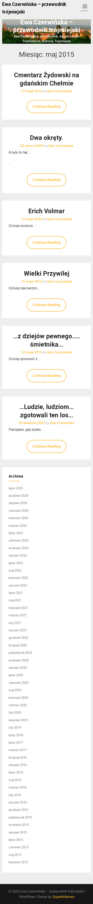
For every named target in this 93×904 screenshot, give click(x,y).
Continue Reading (46, 106)
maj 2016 (15, 780)
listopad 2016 (18, 757)
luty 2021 (15, 623)
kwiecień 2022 (18, 578)
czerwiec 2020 (19, 682)
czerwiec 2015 (19, 847)
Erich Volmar (46, 211)
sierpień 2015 (18, 832)
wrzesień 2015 (19, 825)
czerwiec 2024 (19, 510)
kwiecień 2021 (18, 608)
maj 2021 (15, 600)
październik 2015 (20, 817)
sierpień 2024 (18, 503)
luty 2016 (15, 795)
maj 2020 (15, 690)
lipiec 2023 (16, 533)
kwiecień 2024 (18, 518)
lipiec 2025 (16, 488)
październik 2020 (20, 652)
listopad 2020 (18, 645)
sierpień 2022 (18, 555)
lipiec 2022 (16, 563)
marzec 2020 (18, 705)
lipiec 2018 (16, 735)
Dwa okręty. (46, 137)
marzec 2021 (18, 615)
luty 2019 (15, 727)
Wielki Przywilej (46, 273)
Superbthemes (63, 897)
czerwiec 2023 (19, 540)
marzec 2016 (18, 787)
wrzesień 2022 (19, 548)
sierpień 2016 (18, 765)
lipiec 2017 (16, 742)
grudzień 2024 (18, 495)
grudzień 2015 (18, 810)
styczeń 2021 (18, 630)
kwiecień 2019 (18, 720)
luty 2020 (15, 712)
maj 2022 (15, 570)
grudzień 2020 (18, 637)
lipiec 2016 (16, 772)
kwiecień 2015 (18, 862)
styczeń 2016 (18, 802)
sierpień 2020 (18, 667)
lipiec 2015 (16, 840)
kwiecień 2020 (18, 697)
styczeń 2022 (18, 585)
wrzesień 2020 (19, 660)
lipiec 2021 (16, 593)
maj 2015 (15, 855)
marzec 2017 (18, 750)
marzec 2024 (18, 525)
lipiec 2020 (16, 675)
